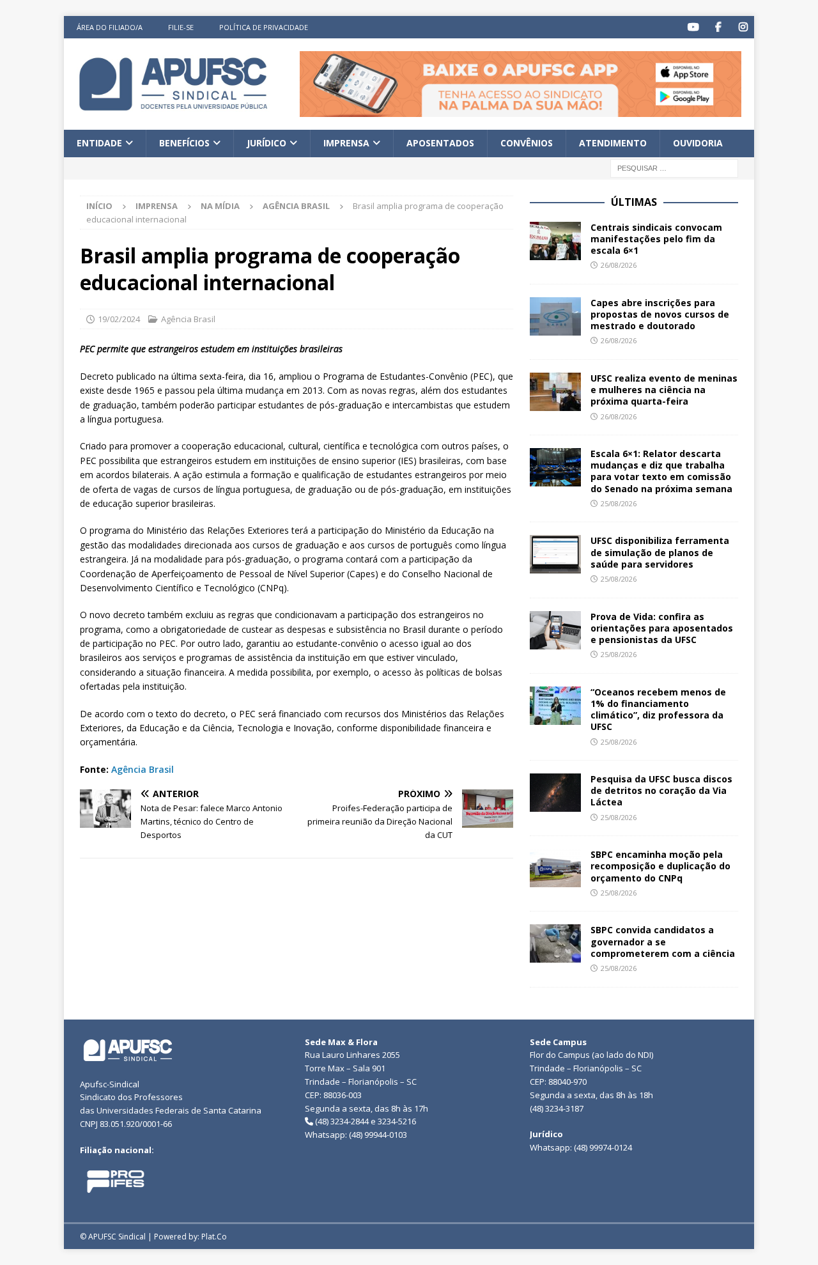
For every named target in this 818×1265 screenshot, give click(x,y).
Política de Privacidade (263, 27)
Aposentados (440, 143)
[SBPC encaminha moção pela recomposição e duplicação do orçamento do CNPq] (555, 868)
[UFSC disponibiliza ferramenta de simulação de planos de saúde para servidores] (555, 554)
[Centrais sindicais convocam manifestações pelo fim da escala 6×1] (555, 241)
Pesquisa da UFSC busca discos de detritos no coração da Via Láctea (661, 790)
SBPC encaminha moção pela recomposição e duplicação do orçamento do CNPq (660, 865)
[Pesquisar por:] (674, 167)
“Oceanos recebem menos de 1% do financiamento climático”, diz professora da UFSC (658, 709)
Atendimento (613, 143)
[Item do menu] (693, 27)
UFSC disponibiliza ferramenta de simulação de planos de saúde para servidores (659, 552)
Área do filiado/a (110, 27)
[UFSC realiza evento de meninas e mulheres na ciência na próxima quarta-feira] (555, 392)
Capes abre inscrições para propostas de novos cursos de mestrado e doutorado (659, 314)
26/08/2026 (619, 265)
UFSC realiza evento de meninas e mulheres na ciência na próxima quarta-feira (663, 389)
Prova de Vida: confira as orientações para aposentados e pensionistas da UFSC (661, 628)
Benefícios (184, 143)
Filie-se (181, 27)
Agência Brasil (188, 319)
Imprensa (346, 143)
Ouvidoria (698, 143)
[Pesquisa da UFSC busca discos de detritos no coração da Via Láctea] (555, 792)
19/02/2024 (119, 319)
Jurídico (266, 143)
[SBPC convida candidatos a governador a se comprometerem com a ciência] (555, 943)
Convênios (526, 143)
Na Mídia (220, 206)
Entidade (99, 143)
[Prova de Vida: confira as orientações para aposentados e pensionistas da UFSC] (555, 630)
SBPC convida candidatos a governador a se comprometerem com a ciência (663, 941)
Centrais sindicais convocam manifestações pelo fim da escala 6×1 (656, 238)
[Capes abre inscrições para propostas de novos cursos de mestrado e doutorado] (555, 316)
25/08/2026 (619, 503)
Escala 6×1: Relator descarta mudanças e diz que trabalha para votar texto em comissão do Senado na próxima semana (661, 471)
